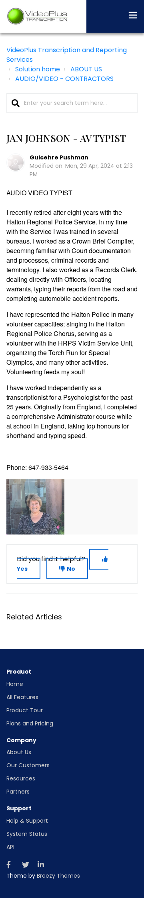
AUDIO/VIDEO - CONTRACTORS (64, 78)
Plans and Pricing (29, 723)
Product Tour (24, 710)
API (10, 847)
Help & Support (27, 821)
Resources (20, 778)
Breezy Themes (58, 876)
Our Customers (28, 765)
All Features (22, 697)
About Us (18, 752)
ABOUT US (86, 69)
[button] (133, 16)
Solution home (37, 69)
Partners (18, 792)
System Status (26, 834)
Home (14, 684)
